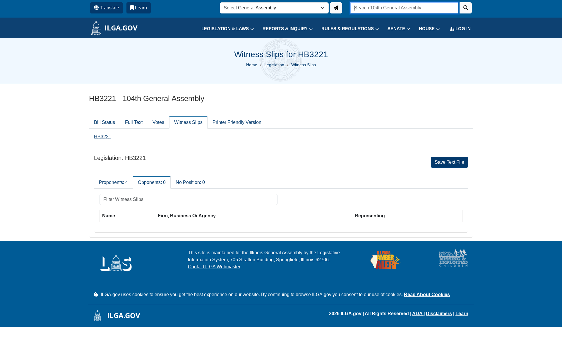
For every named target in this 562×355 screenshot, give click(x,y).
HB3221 (102, 136)
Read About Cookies (427, 294)
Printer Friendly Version (237, 122)
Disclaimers (439, 313)
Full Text (134, 122)
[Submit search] (466, 7)
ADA (418, 313)
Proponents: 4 (113, 182)
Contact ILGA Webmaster (214, 266)
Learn (461, 313)
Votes (158, 122)
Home (251, 64)
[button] (223, 29)
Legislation (274, 64)
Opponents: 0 (152, 182)
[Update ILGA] (336, 7)
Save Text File (449, 162)
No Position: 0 (190, 182)
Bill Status (104, 122)
